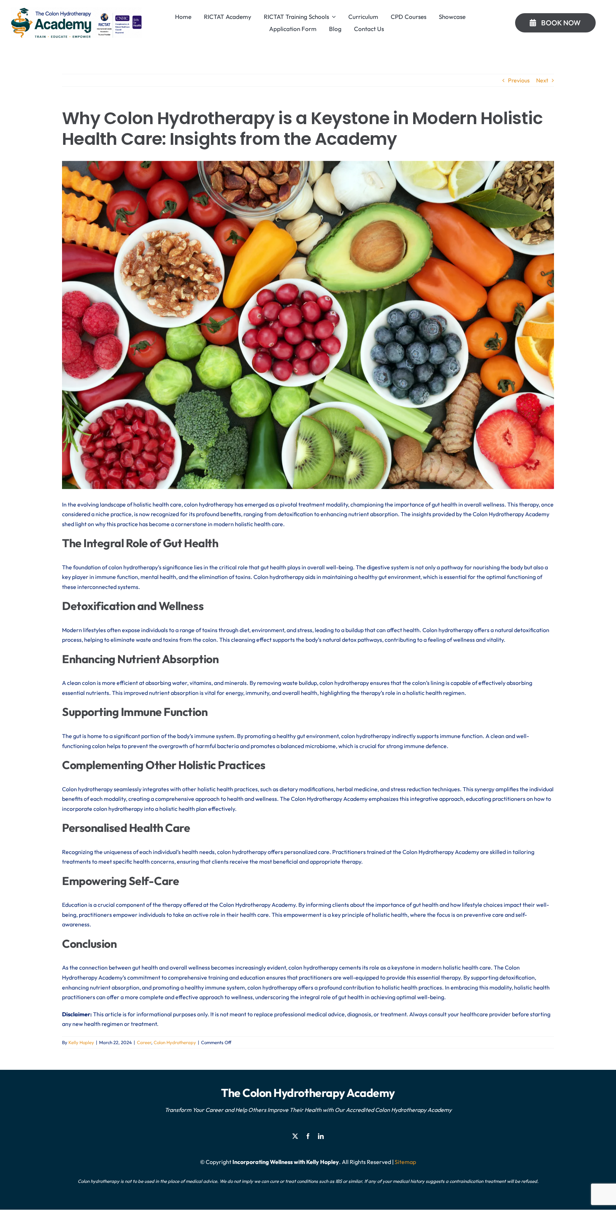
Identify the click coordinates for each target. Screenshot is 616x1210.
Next (542, 80)
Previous (519, 80)
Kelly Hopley (81, 1042)
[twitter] (295, 1136)
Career (144, 1042)
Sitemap (405, 1161)
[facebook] (308, 1136)
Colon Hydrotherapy (175, 1042)
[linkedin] (321, 1136)
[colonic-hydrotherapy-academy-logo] (76, 10)
